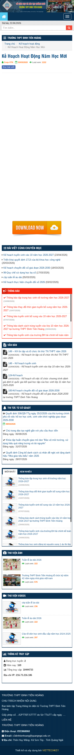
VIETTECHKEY (50, 750)
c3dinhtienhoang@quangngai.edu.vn (31, 735)
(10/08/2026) (9, 301)
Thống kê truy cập (18, 654)
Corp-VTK (8, 62)
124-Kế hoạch (15, 375)
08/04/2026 (10, 424)
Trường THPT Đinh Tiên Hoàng (24, 38)
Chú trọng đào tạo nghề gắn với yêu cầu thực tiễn (32, 430)
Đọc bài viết (8, 67)
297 (36, 637)
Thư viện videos (17, 596)
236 (36, 606)
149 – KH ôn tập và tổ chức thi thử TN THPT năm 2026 (37, 351)
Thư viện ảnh (15, 553)
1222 (44, 62)
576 (36, 582)
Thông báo (14, 291)
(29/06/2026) (50, 329)
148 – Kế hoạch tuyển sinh (22, 363)
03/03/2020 (23, 62)
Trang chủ (9, 43)
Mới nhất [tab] (10, 471)
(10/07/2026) (14, 310)
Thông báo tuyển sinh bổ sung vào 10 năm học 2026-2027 (36, 316)
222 (36, 563)
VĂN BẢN (12, 345)
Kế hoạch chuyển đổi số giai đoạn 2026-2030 (26, 267)
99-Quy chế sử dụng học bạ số (19, 272)
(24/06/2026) (23, 537)
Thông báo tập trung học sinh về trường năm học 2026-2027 (37, 297)
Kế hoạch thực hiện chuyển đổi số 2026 (24, 282)
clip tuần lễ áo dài (12, 277)
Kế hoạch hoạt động (29, 43)
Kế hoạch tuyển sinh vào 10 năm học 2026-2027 (28, 255)
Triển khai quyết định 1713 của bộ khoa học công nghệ (31, 259)
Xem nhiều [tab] (26, 471)
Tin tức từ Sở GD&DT (19, 408)
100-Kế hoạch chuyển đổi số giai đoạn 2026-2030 (33, 390)
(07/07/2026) (9, 320)
